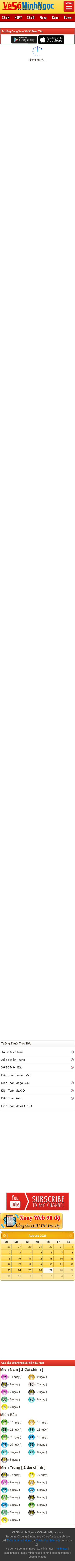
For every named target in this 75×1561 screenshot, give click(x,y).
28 (29, 1246)
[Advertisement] (37, 311)
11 (29, 1258)
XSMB (31, 17)
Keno (55, 17)
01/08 (21, 86)
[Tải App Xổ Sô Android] (24, 39)
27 (19, 1246)
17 (19, 1264)
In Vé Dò (39, 265)
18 (29, 1264)
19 (40, 1264)
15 (71, 1258)
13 (50, 1258)
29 (40, 1246)
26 (9, 1246)
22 (71, 1264)
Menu (68, 3)
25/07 (9, 86)
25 (29, 1270)
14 (61, 1258)
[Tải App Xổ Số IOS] (51, 39)
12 (40, 1258)
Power (68, 17)
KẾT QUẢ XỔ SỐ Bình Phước (26, 98)
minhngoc (62, 1548)
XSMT (18, 17)
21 (61, 1264)
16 (9, 1264)
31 (61, 1246)
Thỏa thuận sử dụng (19, 1540)
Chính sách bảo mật (48, 1540)
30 (50, 1246)
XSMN (6, 17)
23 (9, 1270)
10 (19, 1258)
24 (19, 1270)
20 (50, 1264)
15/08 (43, 86)
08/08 (32, 86)
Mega (43, 17)
